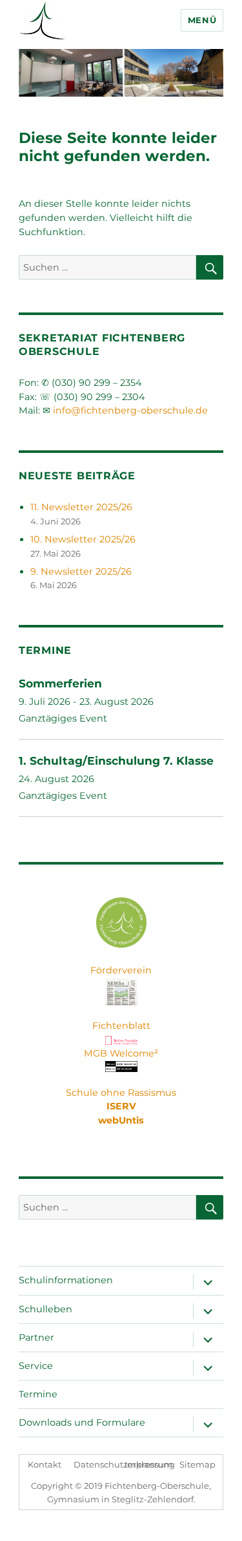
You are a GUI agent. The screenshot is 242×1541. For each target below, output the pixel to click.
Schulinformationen (66, 1280)
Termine (38, 1394)
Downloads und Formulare (82, 1422)
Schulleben (45, 1309)
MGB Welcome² (121, 1053)
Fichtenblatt (121, 1025)
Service (36, 1366)
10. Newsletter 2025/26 (83, 539)
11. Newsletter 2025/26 (81, 507)
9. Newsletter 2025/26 (81, 571)
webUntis (121, 1120)
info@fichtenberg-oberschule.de (130, 410)
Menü (202, 20)
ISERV (121, 1106)
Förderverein (121, 970)
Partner (36, 1337)
